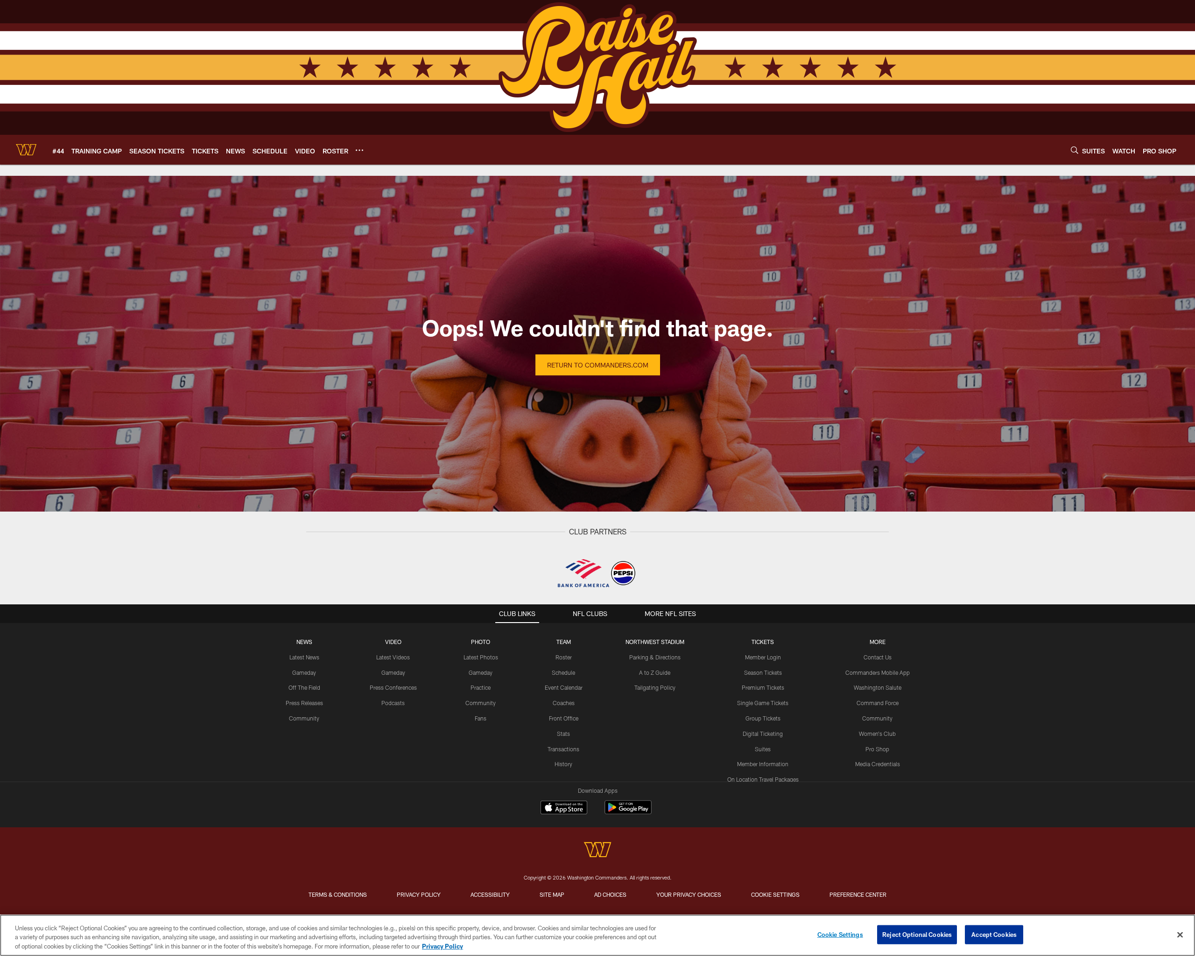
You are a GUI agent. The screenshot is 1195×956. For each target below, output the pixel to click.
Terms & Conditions (338, 894)
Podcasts (393, 703)
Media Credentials (877, 764)
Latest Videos (393, 657)
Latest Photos (481, 657)
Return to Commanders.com (597, 365)
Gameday (304, 672)
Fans (480, 718)
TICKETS (763, 641)
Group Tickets (762, 718)
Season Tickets (763, 672)
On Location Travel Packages (763, 779)
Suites (763, 749)
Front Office (563, 718)
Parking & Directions (655, 657)
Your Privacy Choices (688, 894)
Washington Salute (877, 687)
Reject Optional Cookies (917, 934)
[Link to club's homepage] (26, 150)
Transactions (563, 749)
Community (304, 718)
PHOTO (480, 641)
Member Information (762, 764)
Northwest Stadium (655, 641)
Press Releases (304, 703)
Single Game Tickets (762, 703)
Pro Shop (877, 749)
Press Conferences (393, 687)
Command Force (878, 703)
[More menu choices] (359, 150)
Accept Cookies (994, 934)
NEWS (304, 641)
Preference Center (857, 894)
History (563, 764)
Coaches (564, 703)
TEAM (563, 641)
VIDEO (393, 641)
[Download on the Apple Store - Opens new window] (564, 809)
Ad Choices (610, 894)
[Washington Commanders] (597, 851)
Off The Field (304, 687)
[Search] (1074, 150)
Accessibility (490, 894)
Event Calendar (564, 687)
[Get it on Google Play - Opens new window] (628, 812)
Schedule (563, 672)
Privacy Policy (419, 894)
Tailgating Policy (654, 687)
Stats (563, 733)
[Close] (1180, 934)
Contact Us (878, 657)
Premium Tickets (763, 687)
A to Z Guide (654, 672)
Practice (481, 687)
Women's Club (877, 733)
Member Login (763, 657)
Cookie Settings (775, 894)
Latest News (304, 657)
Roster (563, 657)
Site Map (552, 894)
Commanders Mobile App (877, 672)
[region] (597, 935)
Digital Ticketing (763, 733)
